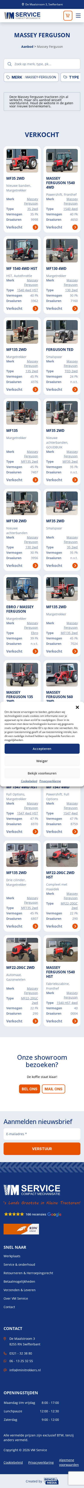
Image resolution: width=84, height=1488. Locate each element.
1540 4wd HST (27, 290)
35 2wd (32, 209)
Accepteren (42, 748)
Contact (9, 1307)
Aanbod (27, 46)
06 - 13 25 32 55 (21, 1361)
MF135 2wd (29, 461)
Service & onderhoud (19, 1264)
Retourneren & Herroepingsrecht (28, 1273)
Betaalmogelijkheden (19, 1281)
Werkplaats (12, 1256)
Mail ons (53, 1089)
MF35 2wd (70, 461)
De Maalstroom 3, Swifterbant (44, 4)
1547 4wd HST (27, 813)
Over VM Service (16, 1298)
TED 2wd (71, 371)
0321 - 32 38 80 (20, 1353)
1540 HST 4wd (67, 1003)
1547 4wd (70, 813)
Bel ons (29, 1089)
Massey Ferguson (31, 201)
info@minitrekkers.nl (25, 1370)
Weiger (42, 761)
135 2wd (32, 371)
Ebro (34, 633)
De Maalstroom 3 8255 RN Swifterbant (24, 1341)
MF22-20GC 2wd (69, 905)
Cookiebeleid (29, 781)
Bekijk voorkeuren (42, 773)
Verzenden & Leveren (20, 1290)
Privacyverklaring (50, 781)
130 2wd (71, 290)
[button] (77, 707)
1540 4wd (70, 209)
